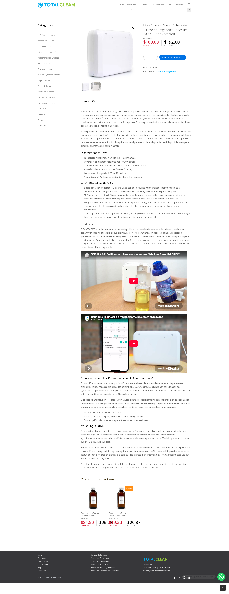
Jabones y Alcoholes (46, 41)
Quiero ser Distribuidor (100, 561)
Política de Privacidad (100, 564)
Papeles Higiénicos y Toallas (49, 74)
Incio (122, 5)
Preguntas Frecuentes (100, 558)
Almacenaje (42, 125)
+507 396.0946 (149, 568)
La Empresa (144, 5)
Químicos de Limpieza (47, 35)
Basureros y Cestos (46, 92)
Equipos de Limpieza (46, 97)
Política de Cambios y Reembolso (105, 571)
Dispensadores (44, 80)
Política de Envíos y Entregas (103, 568)
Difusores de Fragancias (174, 25)
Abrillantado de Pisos (46, 103)
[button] (133, 28)
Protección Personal (46, 63)
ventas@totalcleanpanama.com (156, 571)
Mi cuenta (179, 5)
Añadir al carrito (172, 57)
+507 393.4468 (165, 568)
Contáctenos (158, 5)
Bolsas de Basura (45, 86)
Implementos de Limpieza (48, 58)
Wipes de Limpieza (45, 69)
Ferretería (42, 108)
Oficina (40, 120)
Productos (131, 5)
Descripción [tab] (89, 101)
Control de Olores (45, 46)
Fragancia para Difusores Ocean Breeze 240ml (119, 514)
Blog (169, 5)
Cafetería (41, 114)
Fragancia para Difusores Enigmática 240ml (91, 514)
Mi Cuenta (42, 571)
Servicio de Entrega (99, 555)
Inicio (146, 25)
